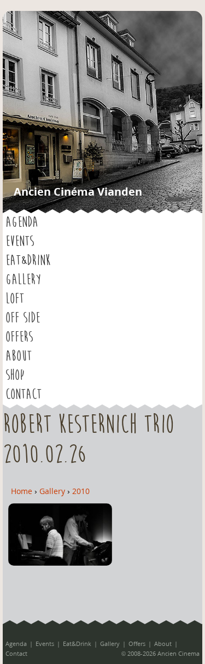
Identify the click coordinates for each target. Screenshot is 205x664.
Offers (19, 337)
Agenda (21, 222)
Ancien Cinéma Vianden (78, 191)
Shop (14, 375)
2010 (81, 491)
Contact (23, 394)
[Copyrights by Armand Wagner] (60, 562)
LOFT (14, 299)
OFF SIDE (22, 318)
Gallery (23, 280)
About (18, 356)
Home (21, 491)
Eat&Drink (27, 260)
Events (19, 241)
